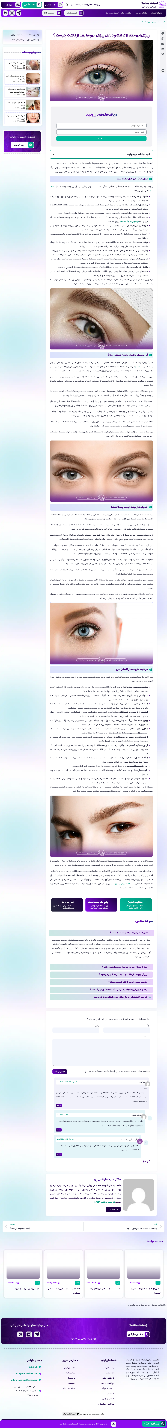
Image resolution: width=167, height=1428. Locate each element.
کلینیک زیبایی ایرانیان (157, 21)
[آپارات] (5, 13)
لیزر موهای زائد (108, 1388)
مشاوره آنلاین (135, 902)
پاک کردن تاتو (108, 1367)
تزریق (117, 1283)
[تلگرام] (18, 13)
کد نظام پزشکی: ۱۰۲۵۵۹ (104, 1202)
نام (148, 1026)
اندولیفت (110, 1372)
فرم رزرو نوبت (68, 902)
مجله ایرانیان (69, 1367)
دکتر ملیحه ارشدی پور (107, 1179)
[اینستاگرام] (12, 13)
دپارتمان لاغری (108, 1398)
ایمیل (96, 1026)
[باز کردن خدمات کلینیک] (150, 13)
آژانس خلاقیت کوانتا (70, 1413)
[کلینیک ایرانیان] (37, 1334)
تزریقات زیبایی (108, 1378)
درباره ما (97, 4)
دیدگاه (147, 1037)
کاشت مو (110, 1393)
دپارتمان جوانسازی (106, 1404)
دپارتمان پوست (107, 1383)
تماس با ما (88, 4)
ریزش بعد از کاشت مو (129, 221)
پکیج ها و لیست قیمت (98, 902)
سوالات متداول (77, 4)
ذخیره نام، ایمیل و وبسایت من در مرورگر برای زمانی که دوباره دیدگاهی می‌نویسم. (116, 1071)
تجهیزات (71, 1383)
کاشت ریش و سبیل (122, 883)
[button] (67, 5)
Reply (59, 1105)
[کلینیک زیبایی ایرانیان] (153, 4)
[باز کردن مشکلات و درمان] (134, 13)
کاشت (144, 21)
